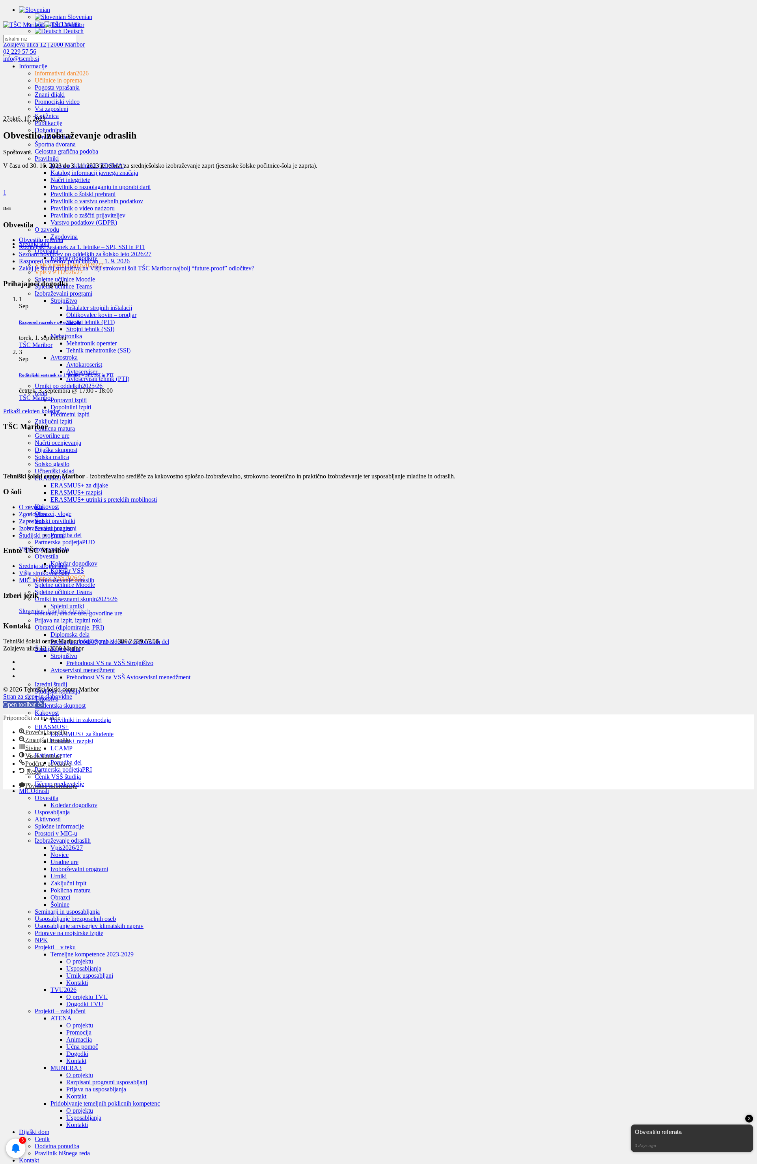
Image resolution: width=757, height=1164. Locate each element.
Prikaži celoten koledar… (34, 411)
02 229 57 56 (19, 51)
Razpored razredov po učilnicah (49, 322)
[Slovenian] (34, 9)
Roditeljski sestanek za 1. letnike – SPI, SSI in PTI (82, 247)
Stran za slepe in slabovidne (37, 696)
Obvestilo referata (41, 239)
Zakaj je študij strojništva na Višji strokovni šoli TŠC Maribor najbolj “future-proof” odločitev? (136, 268)
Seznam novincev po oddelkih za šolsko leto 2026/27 (85, 254)
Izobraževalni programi (47, 528)
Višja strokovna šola (44, 573)
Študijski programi (42, 535)
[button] (23, 704)
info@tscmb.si (21, 58)
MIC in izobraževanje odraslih (56, 580)
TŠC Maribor (35, 344)
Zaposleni (31, 521)
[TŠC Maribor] (43, 24)
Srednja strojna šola (43, 565)
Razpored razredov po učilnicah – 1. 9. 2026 (74, 261)
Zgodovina (32, 514)
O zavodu (31, 507)
